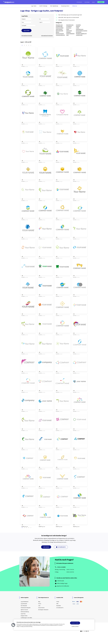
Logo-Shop (23, 613)
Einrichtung (68, 27)
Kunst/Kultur (78, 32)
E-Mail (57, 601)
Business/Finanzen (60, 33)
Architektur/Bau (59, 26)
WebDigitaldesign (54, 6)
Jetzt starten (46, 547)
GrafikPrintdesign (43, 6)
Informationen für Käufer (27, 35)
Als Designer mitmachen (43, 609)
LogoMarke (33, 6)
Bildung (57, 32)
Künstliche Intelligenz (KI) (81, 33)
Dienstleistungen (69, 25)
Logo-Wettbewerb (24, 601)
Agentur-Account (24, 609)
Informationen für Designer (47, 35)
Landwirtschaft (79, 35)
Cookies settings (75, 626)
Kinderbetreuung (79, 29)
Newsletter (58, 605)
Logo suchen (26, 30)
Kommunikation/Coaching (81, 30)
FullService (74, 6)
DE (82, 631)
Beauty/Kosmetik (59, 30)
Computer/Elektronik (60, 35)
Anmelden (101, 2)
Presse (39, 603)
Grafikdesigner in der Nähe (26, 617)
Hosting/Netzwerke (70, 33)
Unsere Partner (41, 607)
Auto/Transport (59, 29)
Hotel (67, 35)
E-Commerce (69, 26)
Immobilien (78, 25)
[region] (54, 624)
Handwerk (68, 32)
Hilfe (57, 603)
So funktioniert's (61, 547)
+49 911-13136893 (61, 567)
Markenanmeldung (25, 611)
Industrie (78, 26)
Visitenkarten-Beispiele (25, 607)
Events (67, 29)
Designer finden (24, 615)
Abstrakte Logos (59, 25)
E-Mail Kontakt (59, 581)
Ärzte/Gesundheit (59, 27)
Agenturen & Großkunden (62, 586)
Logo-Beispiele (24, 603)
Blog (39, 601)
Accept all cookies (75, 623)
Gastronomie (69, 30)
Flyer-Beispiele (24, 605)
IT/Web (77, 27)
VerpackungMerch (65, 6)
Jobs (39, 605)
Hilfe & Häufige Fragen (61, 583)
